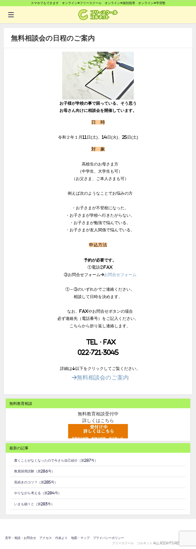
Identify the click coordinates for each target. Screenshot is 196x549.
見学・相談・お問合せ (20, 537)
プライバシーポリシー (108, 537)
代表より (61, 537)
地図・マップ (80, 537)
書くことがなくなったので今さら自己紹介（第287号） (56, 460)
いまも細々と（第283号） (34, 504)
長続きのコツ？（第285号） (36, 482)
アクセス (45, 537)
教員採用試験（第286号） (34, 471)
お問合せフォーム (120, 274)
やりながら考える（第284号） (37, 493)
